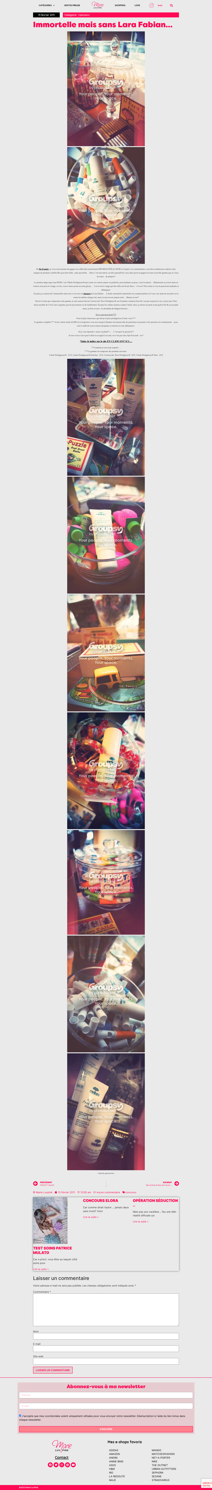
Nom (36, 1331)
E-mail (37, 1344)
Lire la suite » (41, 1269)
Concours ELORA (100, 1200)
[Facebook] (50, 1464)
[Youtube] (73, 1464)
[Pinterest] (67, 1464)
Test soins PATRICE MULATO (52, 1250)
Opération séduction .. (155, 1202)
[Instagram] (61, 1464)
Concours (84, 14)
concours (130, 1192)
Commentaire (42, 1292)
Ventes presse (72, 5)
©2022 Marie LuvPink (28, 1487)
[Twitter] (56, 1464)
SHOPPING (120, 5)
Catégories (45, 5)
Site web (38, 1356)
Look (137, 5)
